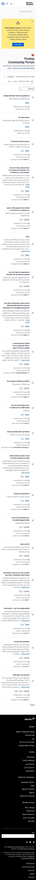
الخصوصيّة (31, 870)
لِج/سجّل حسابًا (29, 807)
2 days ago (14, 159)
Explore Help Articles (26, 745)
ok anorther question (21, 642)
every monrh (24, 544)
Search (11, 3)
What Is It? (30, 811)
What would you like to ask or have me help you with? (19, 457)
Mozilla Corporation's (16, 847)
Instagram (27, 842)
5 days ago (15, 485)
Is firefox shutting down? (20, 141)
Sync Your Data (28, 818)
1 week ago (14, 509)
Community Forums (25, 11)
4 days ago (15, 423)
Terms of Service (28, 867)
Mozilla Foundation (27, 849)
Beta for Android (28, 789)
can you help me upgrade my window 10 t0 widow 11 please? (17, 273)
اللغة (33, 832)
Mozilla (29, 719)
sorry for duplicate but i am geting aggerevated (20, 519)
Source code (29, 735)
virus (27, 237)
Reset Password (28, 814)
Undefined (11, 76)
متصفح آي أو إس (29, 767)
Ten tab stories (23, 117)
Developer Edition (27, 782)
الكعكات (31, 874)
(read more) (25, 251)
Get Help (31, 821)
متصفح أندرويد (29, 764)
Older (32, 705)
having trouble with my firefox (18, 432)
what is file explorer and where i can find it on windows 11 (18, 209)
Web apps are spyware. (21, 675)
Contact (31, 877)
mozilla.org (30, 863)
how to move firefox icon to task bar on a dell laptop (19, 406)
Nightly (31, 792)
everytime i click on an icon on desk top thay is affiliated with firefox (16, 574)
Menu (7, 3)
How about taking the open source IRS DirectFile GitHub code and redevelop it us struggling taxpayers (16, 305)
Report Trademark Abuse (25, 732)
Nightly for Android (27, 796)
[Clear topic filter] (4, 76)
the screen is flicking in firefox (18, 381)
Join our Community (26, 742)
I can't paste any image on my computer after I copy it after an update (21, 345)
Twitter (33, 842)
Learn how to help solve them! (20, 68)
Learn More (18, 44)
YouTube (30, 842)
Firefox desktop (28, 760)
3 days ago (15, 199)
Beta (32, 786)
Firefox (25, 107)
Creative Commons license (27, 857)
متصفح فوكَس (29, 771)
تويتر (33, 739)
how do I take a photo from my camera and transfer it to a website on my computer (19, 170)
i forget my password (21, 494)
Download (30, 757)
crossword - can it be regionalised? (16, 608)
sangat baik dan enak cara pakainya (16, 96)
